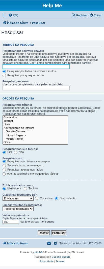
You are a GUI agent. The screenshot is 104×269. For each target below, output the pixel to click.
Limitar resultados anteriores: (22, 204)
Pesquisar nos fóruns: (17, 104)
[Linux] (35, 124)
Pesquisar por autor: (16, 81)
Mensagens (14, 188)
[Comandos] (35, 117)
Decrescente (67, 198)
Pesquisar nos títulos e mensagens (28, 161)
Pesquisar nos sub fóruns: (20, 148)
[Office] (35, 142)
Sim (9, 151)
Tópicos (33, 188)
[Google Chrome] (35, 131)
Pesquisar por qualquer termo (25, 75)
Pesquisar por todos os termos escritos (31, 71)
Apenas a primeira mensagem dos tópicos (33, 173)
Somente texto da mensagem (25, 165)
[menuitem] (13, 15)
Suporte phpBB (61, 256)
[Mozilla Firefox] (35, 139)
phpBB (39, 252)
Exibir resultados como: (18, 185)
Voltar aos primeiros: (16, 215)
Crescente (46, 198)
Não (21, 151)
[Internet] (35, 121)
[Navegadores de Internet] (35, 128)
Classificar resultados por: (20, 194)
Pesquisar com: (13, 158)
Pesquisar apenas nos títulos (25, 169)
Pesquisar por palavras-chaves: (23, 50)
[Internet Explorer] (35, 135)
